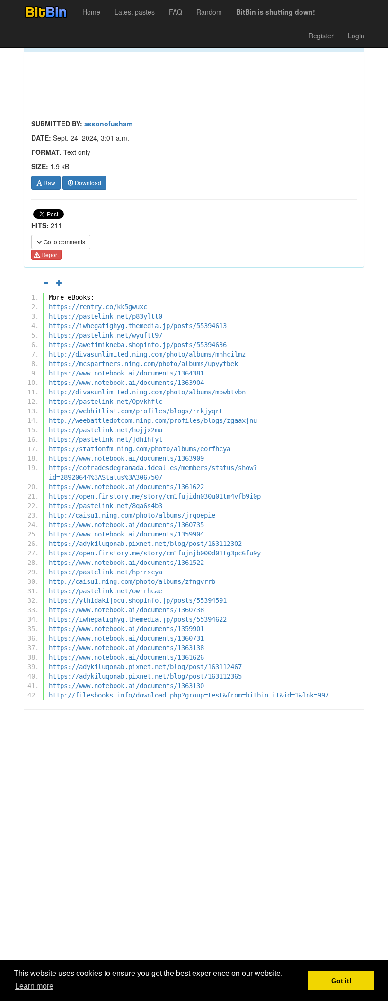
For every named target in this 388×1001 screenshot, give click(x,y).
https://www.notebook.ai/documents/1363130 (126, 685)
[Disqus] (194, 837)
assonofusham (108, 123)
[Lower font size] (46, 282)
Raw (48, 183)
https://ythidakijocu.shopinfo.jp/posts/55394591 (138, 600)
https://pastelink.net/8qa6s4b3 (105, 505)
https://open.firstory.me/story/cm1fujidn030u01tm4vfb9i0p (155, 496)
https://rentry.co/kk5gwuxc (98, 307)
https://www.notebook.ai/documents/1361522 (126, 562)
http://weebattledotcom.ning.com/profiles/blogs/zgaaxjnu (153, 420)
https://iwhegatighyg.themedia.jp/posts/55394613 (138, 326)
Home (91, 12)
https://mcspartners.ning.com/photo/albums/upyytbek (143, 363)
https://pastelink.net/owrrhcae (105, 591)
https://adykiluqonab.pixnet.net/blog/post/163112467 (145, 666)
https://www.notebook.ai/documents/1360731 (126, 638)
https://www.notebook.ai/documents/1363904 (126, 382)
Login (356, 35)
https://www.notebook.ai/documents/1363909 (126, 458)
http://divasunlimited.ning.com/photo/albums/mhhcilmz (147, 354)
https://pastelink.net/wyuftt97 (105, 335)
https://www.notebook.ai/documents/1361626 (126, 657)
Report (49, 254)
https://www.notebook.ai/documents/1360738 (126, 610)
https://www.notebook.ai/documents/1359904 (126, 534)
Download (87, 183)
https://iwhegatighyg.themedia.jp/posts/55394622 (138, 619)
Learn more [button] (34, 986)
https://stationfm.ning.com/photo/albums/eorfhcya (139, 449)
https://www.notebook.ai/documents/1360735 (126, 524)
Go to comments (63, 242)
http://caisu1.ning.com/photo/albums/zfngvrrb (132, 581)
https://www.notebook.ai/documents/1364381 (126, 373)
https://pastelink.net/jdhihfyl (105, 439)
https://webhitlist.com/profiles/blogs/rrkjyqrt (136, 411)
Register (321, 35)
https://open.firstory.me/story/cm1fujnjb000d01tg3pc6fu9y (155, 553)
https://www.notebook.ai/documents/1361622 (126, 487)
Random (209, 12)
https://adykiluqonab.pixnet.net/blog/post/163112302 (145, 543)
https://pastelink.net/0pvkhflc (105, 401)
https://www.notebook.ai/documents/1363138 (126, 648)
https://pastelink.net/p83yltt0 (105, 316)
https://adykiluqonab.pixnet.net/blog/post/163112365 (145, 676)
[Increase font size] (59, 282)
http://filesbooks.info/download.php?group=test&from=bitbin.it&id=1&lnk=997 (189, 695)
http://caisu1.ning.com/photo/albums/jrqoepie (132, 515)
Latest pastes (135, 12)
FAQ (175, 12)
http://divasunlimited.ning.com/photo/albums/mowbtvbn (147, 392)
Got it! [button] (341, 980)
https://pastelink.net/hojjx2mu (105, 430)
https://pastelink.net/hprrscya (105, 572)
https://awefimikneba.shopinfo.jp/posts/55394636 (138, 345)
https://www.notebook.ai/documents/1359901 (126, 629)
